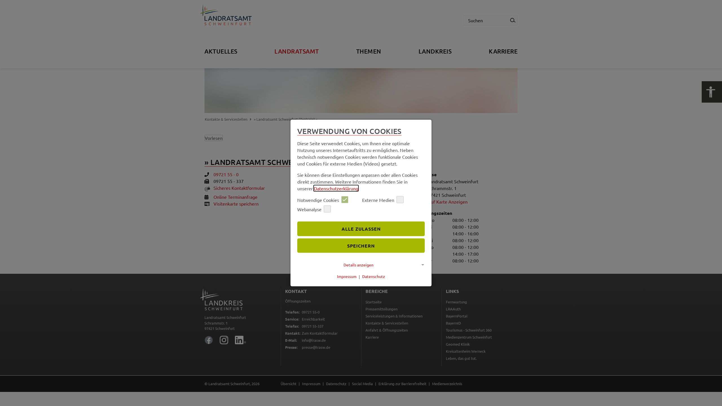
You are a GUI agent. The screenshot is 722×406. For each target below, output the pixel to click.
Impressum (346, 276)
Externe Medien (378, 199)
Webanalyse (309, 209)
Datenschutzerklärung (336, 188)
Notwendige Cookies (318, 199)
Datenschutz (373, 276)
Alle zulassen (361, 228)
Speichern (361, 245)
